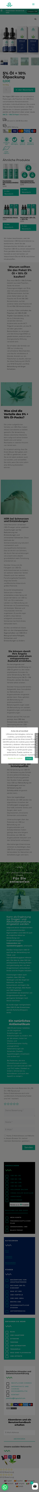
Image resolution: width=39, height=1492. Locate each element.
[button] (5, 1487)
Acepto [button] (29, 758)
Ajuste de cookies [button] (15, 758)
